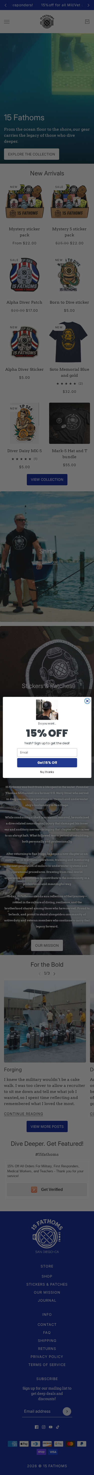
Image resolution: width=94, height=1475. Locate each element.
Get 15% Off (47, 762)
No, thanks (47, 772)
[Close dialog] (87, 701)
